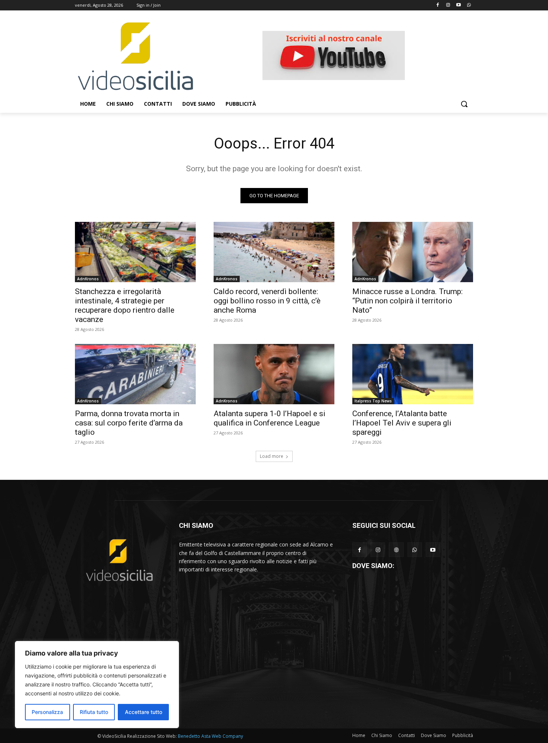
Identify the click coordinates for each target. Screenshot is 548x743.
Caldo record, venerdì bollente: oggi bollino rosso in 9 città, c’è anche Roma (267, 301)
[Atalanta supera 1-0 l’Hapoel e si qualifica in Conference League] (274, 374)
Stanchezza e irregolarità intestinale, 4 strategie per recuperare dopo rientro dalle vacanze (124, 305)
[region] (97, 684)
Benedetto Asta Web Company (210, 736)
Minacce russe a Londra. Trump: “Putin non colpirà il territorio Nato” (407, 301)
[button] (464, 104)
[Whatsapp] (468, 5)
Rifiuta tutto (94, 712)
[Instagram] (448, 5)
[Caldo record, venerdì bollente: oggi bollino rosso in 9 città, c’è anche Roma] (274, 252)
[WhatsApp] (414, 549)
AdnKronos (88, 278)
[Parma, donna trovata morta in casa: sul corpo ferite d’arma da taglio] (135, 374)
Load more (271, 456)
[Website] (396, 549)
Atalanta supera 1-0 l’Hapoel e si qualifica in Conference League (269, 418)
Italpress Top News (373, 401)
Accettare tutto (143, 712)
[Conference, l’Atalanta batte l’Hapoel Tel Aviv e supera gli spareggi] (412, 374)
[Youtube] (458, 5)
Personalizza (47, 712)
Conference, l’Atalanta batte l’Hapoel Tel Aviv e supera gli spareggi (401, 423)
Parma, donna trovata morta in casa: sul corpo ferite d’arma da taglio (129, 423)
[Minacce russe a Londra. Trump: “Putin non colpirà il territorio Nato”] (412, 252)
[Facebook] (438, 5)
